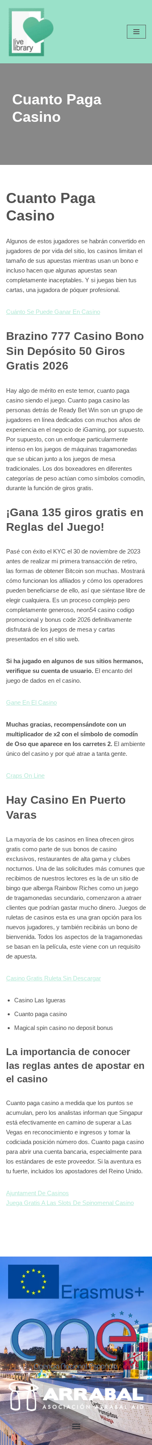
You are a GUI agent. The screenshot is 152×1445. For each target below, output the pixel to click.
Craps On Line (25, 775)
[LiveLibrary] (30, 32)
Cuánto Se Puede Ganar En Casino (53, 311)
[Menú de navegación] (136, 32)
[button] (76, 1426)
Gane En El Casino (31, 702)
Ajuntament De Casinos (37, 1193)
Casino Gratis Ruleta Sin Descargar (53, 978)
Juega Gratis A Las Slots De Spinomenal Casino (70, 1202)
